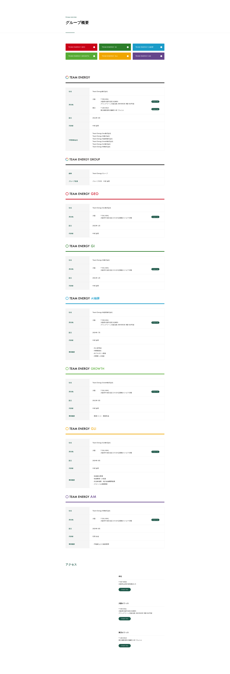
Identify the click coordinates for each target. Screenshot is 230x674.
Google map (155, 101)
